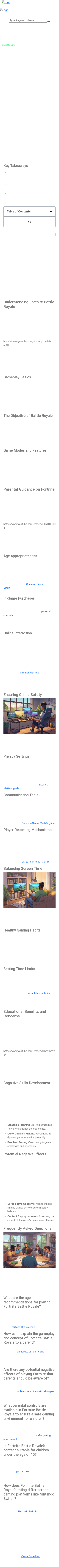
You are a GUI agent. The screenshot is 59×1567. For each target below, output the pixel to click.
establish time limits (39, 993)
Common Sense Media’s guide (38, 823)
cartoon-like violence (23, 1327)
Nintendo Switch (27, 1511)
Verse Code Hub (30, 1556)
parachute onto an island (30, 1351)
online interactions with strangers (35, 1391)
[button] (51, 211)
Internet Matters (29, 672)
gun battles (22, 1471)
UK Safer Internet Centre (36, 861)
